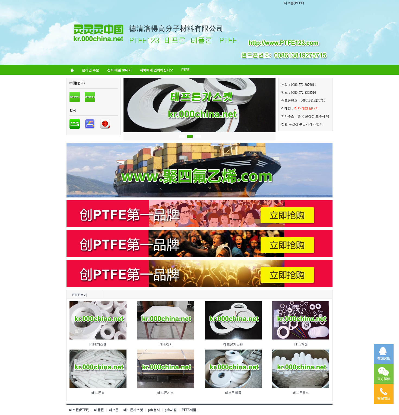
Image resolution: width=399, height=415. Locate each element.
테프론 (114, 410)
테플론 (99, 410)
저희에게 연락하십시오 (156, 70)
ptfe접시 (154, 410)
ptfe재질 (171, 410)
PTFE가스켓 (98, 344)
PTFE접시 (166, 344)
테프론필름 (233, 393)
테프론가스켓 (233, 344)
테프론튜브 (301, 393)
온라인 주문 (90, 70)
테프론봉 (97, 393)
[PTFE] (74, 101)
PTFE (185, 70)
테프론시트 (165, 393)
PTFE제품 (189, 410)
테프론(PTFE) (294, 3)
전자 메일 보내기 (119, 70)
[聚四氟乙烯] (199, 196)
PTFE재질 (301, 344)
